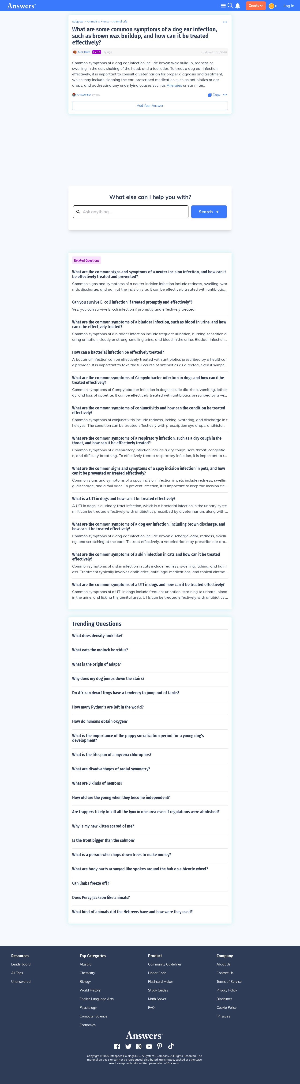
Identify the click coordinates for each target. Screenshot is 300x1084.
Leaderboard (20, 964)
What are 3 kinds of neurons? (97, 783)
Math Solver (157, 999)
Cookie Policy (226, 1008)
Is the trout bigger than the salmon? (103, 840)
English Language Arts (97, 999)
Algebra (85, 964)
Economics (88, 1025)
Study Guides (158, 990)
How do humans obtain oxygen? (100, 721)
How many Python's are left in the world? (108, 707)
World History (90, 990)
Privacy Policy (227, 990)
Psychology (88, 1008)
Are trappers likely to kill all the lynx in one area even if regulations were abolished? (146, 811)
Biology (85, 982)
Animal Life (120, 21)
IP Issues (223, 1016)
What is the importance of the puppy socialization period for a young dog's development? (138, 738)
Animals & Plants (98, 21)
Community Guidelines (165, 964)
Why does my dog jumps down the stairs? (108, 678)
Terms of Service (229, 982)
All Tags (17, 973)
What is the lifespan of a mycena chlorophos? (111, 754)
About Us (224, 964)
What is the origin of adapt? (96, 664)
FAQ (151, 1008)
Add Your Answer (150, 106)
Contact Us (225, 973)
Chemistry (87, 973)
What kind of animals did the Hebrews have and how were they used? (132, 911)
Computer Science (93, 1016)
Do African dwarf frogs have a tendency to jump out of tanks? (125, 692)
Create (254, 6)
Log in (289, 5)
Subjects (77, 21)
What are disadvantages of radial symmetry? (111, 769)
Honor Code (157, 973)
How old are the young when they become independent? (121, 797)
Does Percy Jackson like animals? (101, 897)
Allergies (174, 85)
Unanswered (20, 982)
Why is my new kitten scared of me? (103, 826)
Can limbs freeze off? (90, 883)
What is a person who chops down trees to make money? (121, 854)
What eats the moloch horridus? (100, 650)
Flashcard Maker (160, 982)
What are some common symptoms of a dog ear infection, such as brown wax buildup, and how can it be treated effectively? (144, 36)
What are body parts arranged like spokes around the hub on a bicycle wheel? (140, 869)
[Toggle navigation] (223, 5)
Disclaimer (224, 999)
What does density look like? (97, 635)
